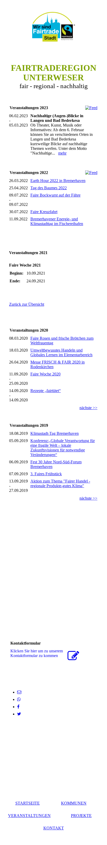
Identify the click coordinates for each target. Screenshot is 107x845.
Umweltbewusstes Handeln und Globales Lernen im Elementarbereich (61, 352)
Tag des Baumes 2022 (48, 188)
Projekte (81, 815)
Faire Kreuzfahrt (43, 211)
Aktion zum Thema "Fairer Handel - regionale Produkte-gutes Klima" (60, 483)
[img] (53, 27)
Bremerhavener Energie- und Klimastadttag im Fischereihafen (56, 221)
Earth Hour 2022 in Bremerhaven (57, 180)
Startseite (27, 803)
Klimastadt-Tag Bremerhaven (54, 433)
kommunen (73, 803)
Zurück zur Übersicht (26, 304)
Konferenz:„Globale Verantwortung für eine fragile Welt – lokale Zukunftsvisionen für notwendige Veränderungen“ (62, 447)
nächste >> (88, 408)
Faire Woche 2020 (45, 374)
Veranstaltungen (29, 815)
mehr (62, 153)
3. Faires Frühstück (46, 474)
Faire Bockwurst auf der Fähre (55, 195)
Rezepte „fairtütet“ (45, 390)
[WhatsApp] (19, 699)
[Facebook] (18, 706)
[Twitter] (19, 714)
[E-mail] (19, 692)
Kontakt (53, 828)
